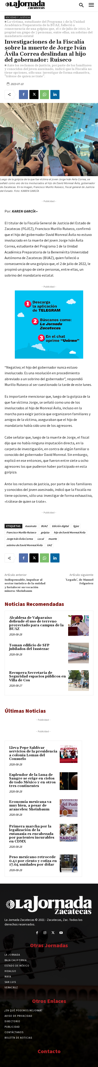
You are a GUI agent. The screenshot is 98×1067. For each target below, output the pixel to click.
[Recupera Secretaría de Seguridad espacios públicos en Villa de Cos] (78, 680)
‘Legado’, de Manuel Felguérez (79, 581)
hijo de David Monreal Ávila (69, 532)
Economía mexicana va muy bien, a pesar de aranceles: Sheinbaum (30, 806)
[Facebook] (23, 94)
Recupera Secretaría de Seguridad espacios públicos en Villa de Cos (37, 676)
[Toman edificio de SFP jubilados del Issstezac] (78, 653)
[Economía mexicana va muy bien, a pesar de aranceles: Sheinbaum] (68, 808)
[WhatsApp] (44, 94)
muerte (52, 538)
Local (40, 538)
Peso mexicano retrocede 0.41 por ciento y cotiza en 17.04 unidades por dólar (33, 861)
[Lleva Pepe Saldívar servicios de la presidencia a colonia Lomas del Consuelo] (68, 754)
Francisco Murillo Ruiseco (21, 532)
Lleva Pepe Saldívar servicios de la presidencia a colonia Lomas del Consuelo (33, 753)
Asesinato (30, 526)
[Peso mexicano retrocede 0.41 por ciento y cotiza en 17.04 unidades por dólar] (68, 863)
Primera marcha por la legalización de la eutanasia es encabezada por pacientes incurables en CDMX (31, 834)
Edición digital (60, 526)
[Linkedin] (54, 94)
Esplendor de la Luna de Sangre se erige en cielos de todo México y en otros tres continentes (32, 780)
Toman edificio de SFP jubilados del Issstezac (29, 647)
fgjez (76, 526)
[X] (34, 94)
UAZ (49, 545)
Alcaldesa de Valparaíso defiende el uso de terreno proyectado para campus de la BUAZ (36, 623)
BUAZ (44, 526)
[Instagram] (45, 933)
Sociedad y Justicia (17, 17)
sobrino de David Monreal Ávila (24, 545)
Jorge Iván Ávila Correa (19, 538)
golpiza (45, 532)
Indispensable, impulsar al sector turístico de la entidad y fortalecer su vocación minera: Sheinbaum (25, 585)
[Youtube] (61, 933)
